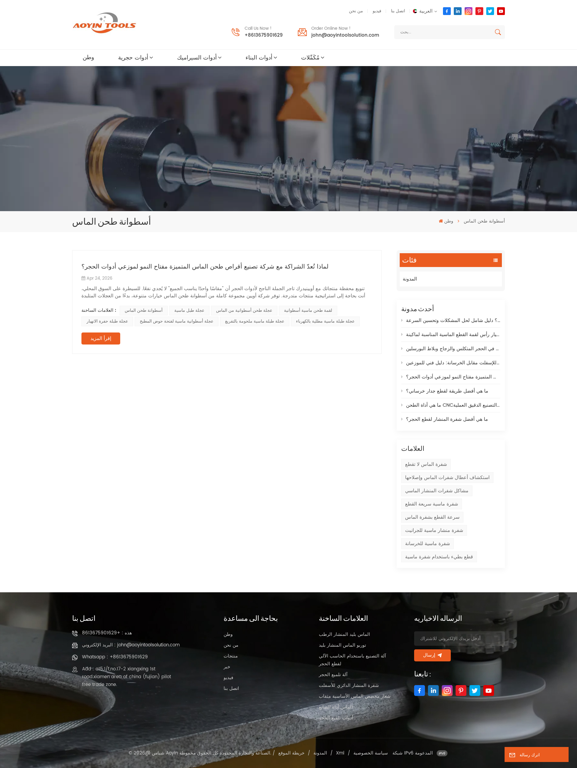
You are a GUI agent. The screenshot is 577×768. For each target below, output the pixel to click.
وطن (88, 57)
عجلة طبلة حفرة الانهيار (107, 321)
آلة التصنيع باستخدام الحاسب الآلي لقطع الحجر (352, 660)
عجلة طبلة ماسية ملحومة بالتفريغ (254, 321)
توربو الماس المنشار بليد (342, 645)
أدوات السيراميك (197, 57)
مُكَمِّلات (310, 57)
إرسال (429, 655)
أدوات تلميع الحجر (336, 718)
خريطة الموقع (291, 753)
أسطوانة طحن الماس (144, 310)
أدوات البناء (259, 57)
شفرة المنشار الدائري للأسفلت (349, 685)
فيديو (377, 11)
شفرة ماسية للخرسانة (427, 544)
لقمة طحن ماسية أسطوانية (308, 310)
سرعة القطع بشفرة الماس (432, 517)
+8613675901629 (264, 35)
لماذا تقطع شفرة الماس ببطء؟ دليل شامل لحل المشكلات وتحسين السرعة (453, 320)
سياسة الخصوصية (370, 753)
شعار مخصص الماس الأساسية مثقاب (355, 696)
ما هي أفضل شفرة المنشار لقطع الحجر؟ (447, 419)
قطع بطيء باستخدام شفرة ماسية (439, 557)
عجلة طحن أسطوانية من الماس (244, 310)
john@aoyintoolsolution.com (345, 35)
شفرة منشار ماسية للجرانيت (434, 530)
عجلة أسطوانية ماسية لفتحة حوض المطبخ (176, 321)
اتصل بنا (398, 11)
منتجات (231, 656)
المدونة (410, 279)
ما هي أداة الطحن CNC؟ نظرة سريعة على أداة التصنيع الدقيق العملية (453, 405)
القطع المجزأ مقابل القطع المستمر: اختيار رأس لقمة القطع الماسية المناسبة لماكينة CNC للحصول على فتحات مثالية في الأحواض (453, 334)
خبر (227, 667)
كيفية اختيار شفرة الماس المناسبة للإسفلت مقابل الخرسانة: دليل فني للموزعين (453, 363)
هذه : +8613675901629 (107, 633)
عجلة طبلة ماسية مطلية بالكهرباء (325, 321)
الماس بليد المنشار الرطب (344, 634)
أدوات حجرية (133, 57)
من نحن (356, 11)
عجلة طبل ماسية (189, 310)
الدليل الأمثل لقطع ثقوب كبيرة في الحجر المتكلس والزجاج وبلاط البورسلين (453, 349)
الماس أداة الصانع (336, 707)
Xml (340, 753)
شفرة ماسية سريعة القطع (431, 504)
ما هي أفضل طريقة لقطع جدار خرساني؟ (447, 391)
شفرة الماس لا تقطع (426, 464)
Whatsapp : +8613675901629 (115, 657)
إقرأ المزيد (100, 338)
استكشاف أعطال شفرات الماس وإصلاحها (447, 477)
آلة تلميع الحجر (333, 674)
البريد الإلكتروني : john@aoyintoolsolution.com (131, 645)
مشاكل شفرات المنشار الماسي (437, 491)
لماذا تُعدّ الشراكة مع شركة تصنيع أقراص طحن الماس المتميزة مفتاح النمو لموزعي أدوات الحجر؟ (453, 377)
